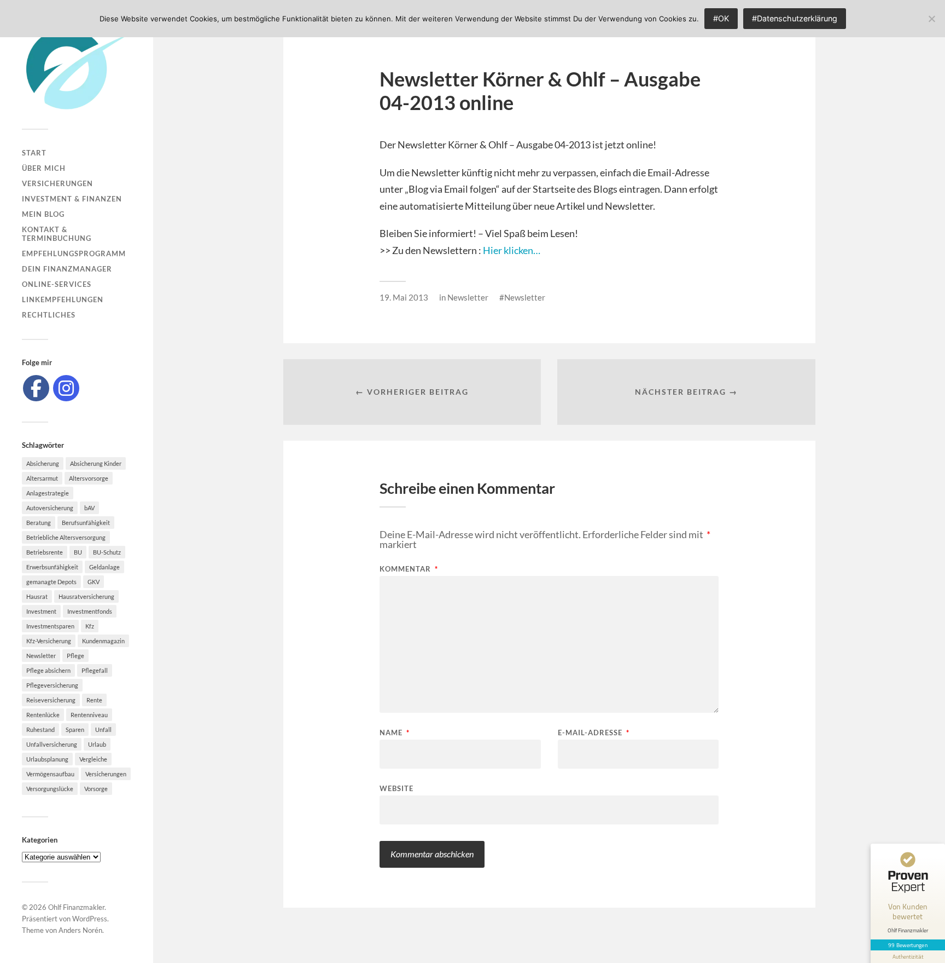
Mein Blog (43, 214)
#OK (721, 18)
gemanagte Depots (51, 581)
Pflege (75, 655)
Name (395, 732)
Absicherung (42, 463)
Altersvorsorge (88, 478)
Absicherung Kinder (95, 463)
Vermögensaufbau (50, 773)
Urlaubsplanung (47, 759)
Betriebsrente (44, 552)
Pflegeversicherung (52, 685)
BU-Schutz (107, 552)
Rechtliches (48, 314)
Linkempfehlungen (62, 299)
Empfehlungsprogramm (74, 253)
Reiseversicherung (50, 699)
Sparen (75, 729)
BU (78, 552)
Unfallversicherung (51, 744)
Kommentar (409, 569)
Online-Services (56, 284)
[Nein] (931, 18)
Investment (41, 611)
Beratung (38, 522)
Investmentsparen (50, 626)
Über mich (44, 168)
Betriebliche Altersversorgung (66, 537)
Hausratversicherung (86, 596)
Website (396, 788)
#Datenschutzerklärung (794, 18)
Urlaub (97, 744)
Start (34, 152)
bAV (89, 507)
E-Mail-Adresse (593, 732)
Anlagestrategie (47, 493)
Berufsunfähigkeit (86, 522)
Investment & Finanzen (72, 198)
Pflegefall (94, 670)
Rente (94, 699)
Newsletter (41, 655)
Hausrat (37, 596)
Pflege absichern (48, 670)
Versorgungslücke (49, 788)
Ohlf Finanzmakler (76, 907)
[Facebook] (36, 388)
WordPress (89, 918)
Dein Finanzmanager (67, 268)
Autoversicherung (49, 507)
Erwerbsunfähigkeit (52, 566)
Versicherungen (57, 183)
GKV (94, 581)
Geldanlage (104, 566)
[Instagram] (66, 388)
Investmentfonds (89, 611)
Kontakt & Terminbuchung (56, 234)
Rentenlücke (43, 714)
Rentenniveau (89, 714)
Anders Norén (80, 930)
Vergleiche (93, 759)
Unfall (103, 729)
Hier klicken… (511, 250)
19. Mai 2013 (404, 297)
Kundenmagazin (103, 640)
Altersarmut (42, 478)
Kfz (89, 626)
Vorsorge (96, 788)
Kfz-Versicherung (48, 640)
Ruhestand (40, 729)
